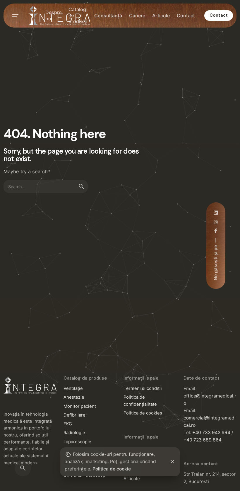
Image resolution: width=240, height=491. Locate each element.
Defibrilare (74, 415)
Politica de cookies (143, 413)
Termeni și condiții (143, 388)
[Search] (23, 468)
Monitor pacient (80, 406)
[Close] (172, 462)
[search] (81, 186)
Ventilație (73, 388)
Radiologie (74, 432)
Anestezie (74, 397)
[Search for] (46, 186)
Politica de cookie (111, 469)
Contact (219, 15)
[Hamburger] (15, 15)
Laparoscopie (77, 441)
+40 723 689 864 (203, 440)
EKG (68, 424)
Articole (132, 478)
